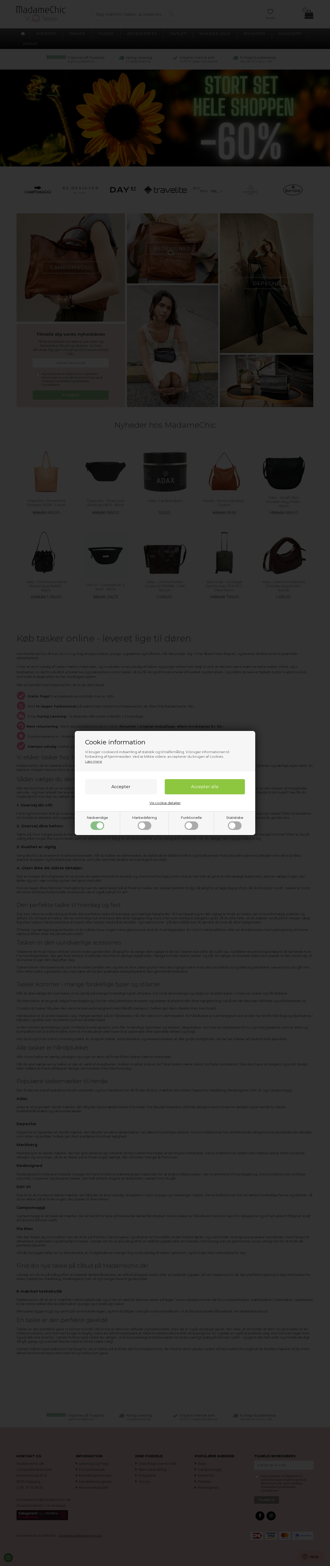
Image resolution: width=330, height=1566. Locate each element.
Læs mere (93, 761)
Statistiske (234, 817)
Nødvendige (97, 817)
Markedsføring (144, 817)
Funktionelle (191, 817)
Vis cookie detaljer (165, 803)
